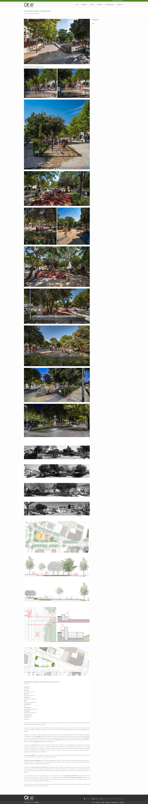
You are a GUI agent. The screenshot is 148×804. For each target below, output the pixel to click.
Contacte (119, 4)
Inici (77, 4)
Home (25, 13)
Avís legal (36, 802)
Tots (93, 23)
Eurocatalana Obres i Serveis (31, 709)
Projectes (84, 4)
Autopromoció (109, 4)
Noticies (99, 4)
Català (114, 0)
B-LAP (25, 705)
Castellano (119, 0)
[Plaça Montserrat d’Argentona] (56, 41)
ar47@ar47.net (97, 798)
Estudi (92, 4)
